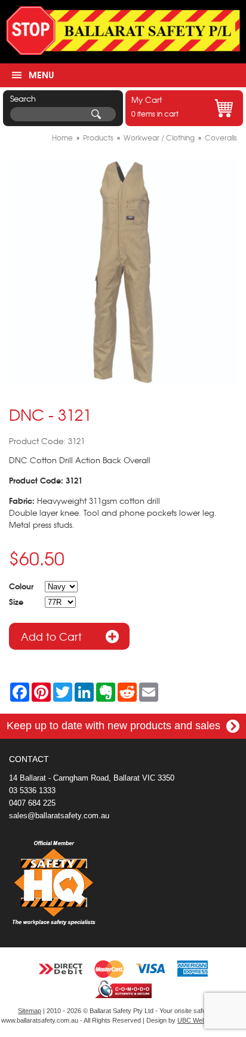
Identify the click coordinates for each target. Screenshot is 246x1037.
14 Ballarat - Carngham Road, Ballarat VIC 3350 (91, 777)
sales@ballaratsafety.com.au (59, 815)
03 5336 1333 (32, 790)
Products (98, 137)
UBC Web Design (202, 1020)
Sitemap (29, 1010)
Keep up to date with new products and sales (115, 726)
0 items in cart (155, 106)
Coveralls (221, 137)
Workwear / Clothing (159, 137)
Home (62, 137)
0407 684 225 (32, 803)
